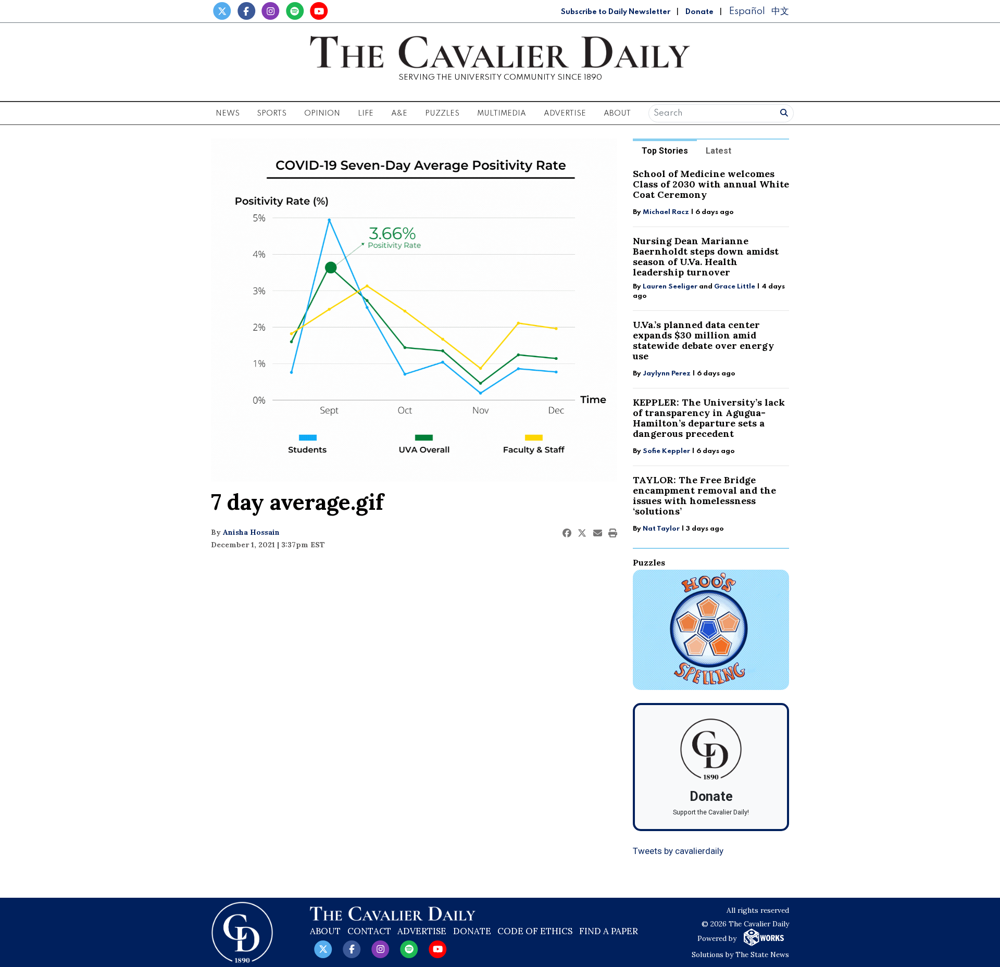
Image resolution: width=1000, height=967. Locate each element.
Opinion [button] (322, 113)
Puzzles (442, 113)
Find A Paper (608, 931)
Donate (699, 12)
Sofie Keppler (666, 451)
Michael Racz (666, 212)
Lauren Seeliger (671, 286)
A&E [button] (399, 113)
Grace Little (735, 286)
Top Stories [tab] (665, 151)
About (325, 931)
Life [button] (365, 113)
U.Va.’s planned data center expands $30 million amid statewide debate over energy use (703, 340)
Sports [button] (271, 113)
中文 (780, 11)
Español (747, 11)
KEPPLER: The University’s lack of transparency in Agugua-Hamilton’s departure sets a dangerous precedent (709, 417)
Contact (369, 931)
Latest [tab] (718, 151)
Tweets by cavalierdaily (678, 851)
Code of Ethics (534, 931)
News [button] (228, 113)
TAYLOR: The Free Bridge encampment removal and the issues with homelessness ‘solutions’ (704, 495)
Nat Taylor (661, 528)
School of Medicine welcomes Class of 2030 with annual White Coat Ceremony (711, 184)
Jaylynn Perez (667, 373)
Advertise (565, 113)
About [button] (617, 113)
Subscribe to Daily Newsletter (615, 12)
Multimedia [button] (501, 113)
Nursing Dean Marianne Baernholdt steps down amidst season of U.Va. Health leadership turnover (706, 256)
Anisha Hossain (251, 532)
